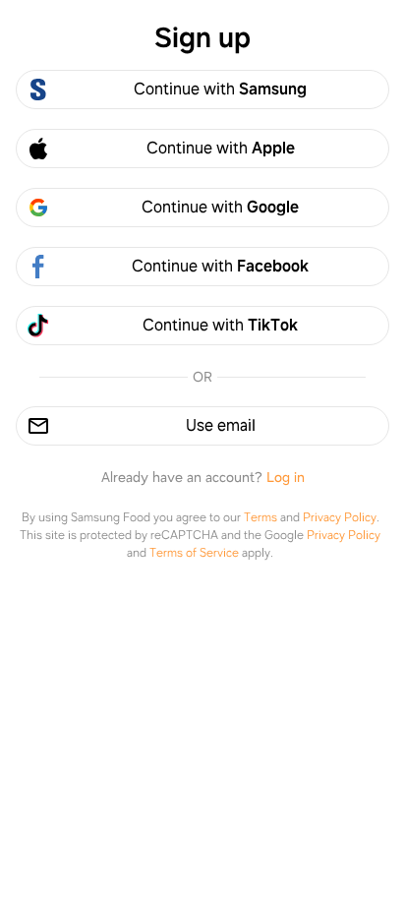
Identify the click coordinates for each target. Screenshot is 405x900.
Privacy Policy (339, 517)
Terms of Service (194, 553)
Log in (285, 477)
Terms (260, 517)
